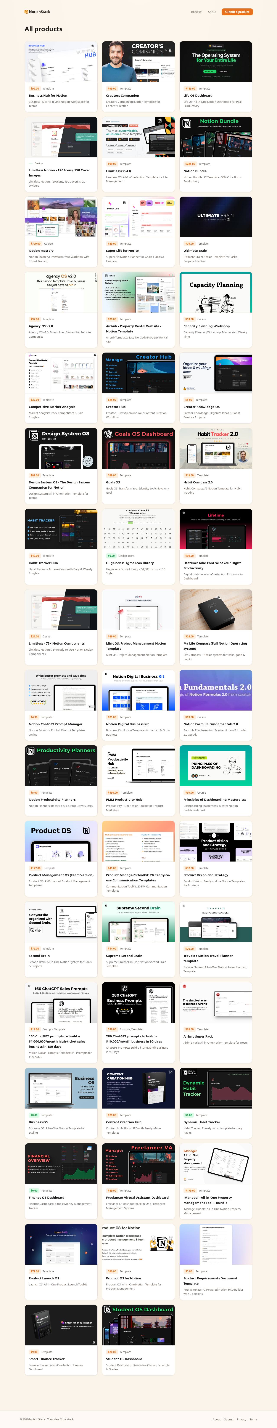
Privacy (241, 1419)
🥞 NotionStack (37, 11)
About (212, 12)
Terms (254, 1419)
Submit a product (237, 12)
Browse (196, 12)
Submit (229, 1419)
